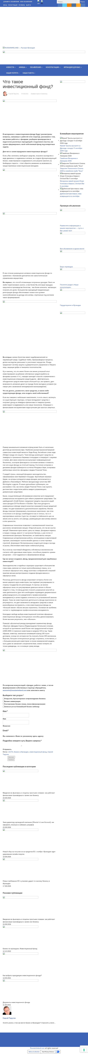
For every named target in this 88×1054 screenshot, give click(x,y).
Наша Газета (28, 73)
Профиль (22, 5)
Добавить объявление (11, 1)
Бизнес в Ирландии (21, 752)
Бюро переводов (66, 267)
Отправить (7, 749)
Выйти (28, 5)
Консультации (52, 67)
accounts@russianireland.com (15, 690)
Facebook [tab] (11, 759)
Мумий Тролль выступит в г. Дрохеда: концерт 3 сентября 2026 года (71, 148)
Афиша (22, 67)
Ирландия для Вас (72, 67)
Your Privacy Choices (48, 1051)
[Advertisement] (44, 24)
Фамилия (6, 726)
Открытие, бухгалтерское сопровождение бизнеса (24, 698)
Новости (10, 67)
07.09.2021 (24, 94)
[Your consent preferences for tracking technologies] (84, 1050)
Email (6, 731)
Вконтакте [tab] (11, 757)
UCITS (10, 752)
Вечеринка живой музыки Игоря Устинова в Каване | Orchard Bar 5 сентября (72, 183)
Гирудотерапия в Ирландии (70, 305)
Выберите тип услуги (13, 695)
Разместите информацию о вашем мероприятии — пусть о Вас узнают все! (72, 228)
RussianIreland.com (37, 1048)
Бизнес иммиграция (12, 701)
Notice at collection (34, 1051)
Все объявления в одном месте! (72, 249)
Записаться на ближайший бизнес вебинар (21, 707)
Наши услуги (12, 73)
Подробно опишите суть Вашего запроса (22, 741)
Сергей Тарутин (13, 94)
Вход (5, 5)
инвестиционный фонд (38, 752)
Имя (5, 711)
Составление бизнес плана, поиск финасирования (24, 704)
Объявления (35, 67)
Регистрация (12, 5)
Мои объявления (26, 1)
